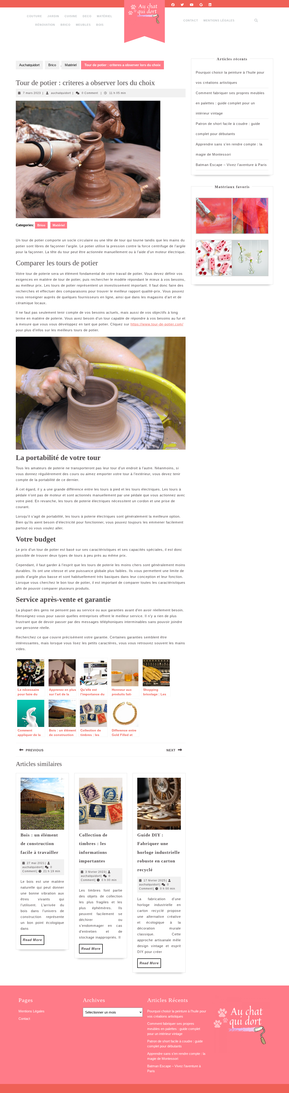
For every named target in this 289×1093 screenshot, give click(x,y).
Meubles (83, 24)
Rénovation (45, 24)
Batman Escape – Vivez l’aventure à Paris (231, 165)
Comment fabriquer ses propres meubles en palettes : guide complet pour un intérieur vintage (230, 103)
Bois (100, 24)
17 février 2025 (154, 880)
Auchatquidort (29, 65)
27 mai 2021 (36, 863)
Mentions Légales (219, 20)
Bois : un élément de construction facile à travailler (39, 843)
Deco (87, 16)
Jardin (53, 16)
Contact (190, 20)
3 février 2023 (95, 871)
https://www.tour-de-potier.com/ (157, 324)
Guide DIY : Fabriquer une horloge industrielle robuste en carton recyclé (158, 852)
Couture (34, 16)
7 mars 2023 (32, 93)
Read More (33, 941)
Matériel (104, 16)
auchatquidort (61, 93)
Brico (65, 24)
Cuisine (71, 16)
